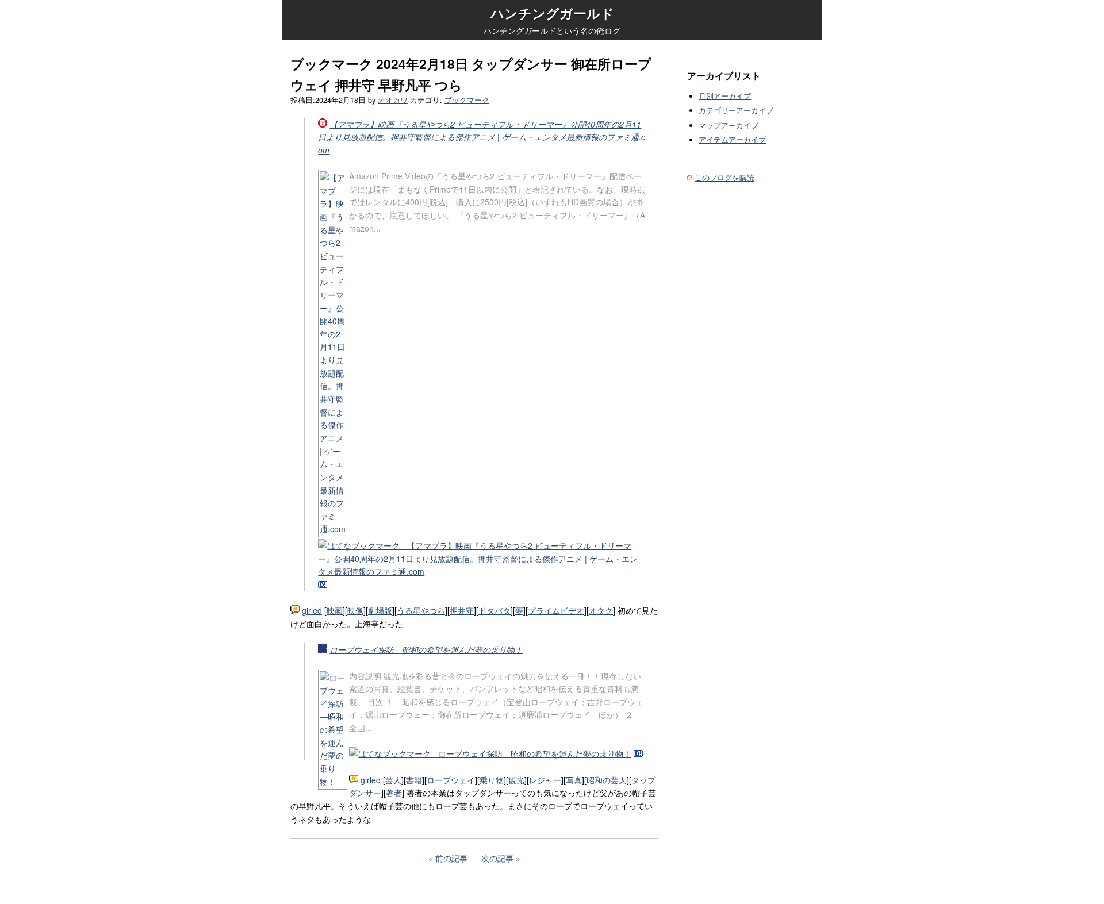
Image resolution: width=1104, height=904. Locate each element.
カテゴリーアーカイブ (736, 110)
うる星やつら (421, 610)
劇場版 (380, 610)
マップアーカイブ (728, 125)
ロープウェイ (451, 780)
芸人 (393, 780)
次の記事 (497, 858)
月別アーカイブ (725, 96)
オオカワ (393, 100)
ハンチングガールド (552, 13)
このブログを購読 (724, 177)
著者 (394, 792)
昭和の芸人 (606, 780)
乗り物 (492, 780)
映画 (335, 610)
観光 (516, 780)
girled (312, 610)
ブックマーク (466, 100)
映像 (355, 610)
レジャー (545, 780)
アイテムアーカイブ (732, 139)
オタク (601, 610)
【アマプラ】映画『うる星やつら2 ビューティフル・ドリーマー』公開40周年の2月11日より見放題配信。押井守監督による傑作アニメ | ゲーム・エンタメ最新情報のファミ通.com (481, 137)
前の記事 (451, 858)
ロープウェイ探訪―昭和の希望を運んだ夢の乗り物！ (426, 649)
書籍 (414, 780)
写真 (574, 780)
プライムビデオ (556, 610)
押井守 (462, 610)
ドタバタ (494, 610)
